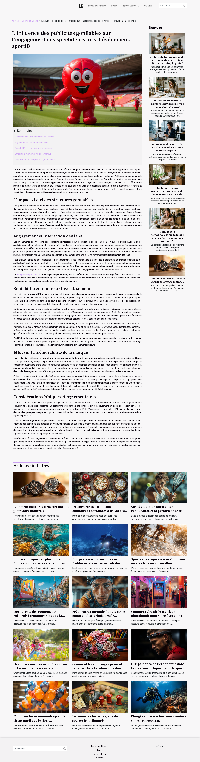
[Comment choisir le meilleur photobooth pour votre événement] (159, 592)
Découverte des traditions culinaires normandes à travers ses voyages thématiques (99, 511)
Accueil (15, 21)
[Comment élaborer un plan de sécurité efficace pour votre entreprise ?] (167, 130)
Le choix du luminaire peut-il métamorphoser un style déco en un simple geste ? (167, 60)
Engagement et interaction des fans (32, 142)
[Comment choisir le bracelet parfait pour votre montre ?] (167, 265)
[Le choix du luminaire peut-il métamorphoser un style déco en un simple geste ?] (167, 43)
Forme (114, 5)
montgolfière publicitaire (28, 274)
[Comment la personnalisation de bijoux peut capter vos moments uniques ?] (167, 218)
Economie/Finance (97, 5)
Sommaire (24, 131)
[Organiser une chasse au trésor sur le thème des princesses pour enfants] (41, 644)
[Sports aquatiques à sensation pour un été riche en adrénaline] (159, 539)
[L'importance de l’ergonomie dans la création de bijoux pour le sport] (159, 644)
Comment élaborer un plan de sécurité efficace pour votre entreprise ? (167, 147)
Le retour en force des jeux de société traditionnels (95, 718)
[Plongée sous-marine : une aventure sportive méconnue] (159, 697)
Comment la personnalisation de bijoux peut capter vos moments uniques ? (167, 236)
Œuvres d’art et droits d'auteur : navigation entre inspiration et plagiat (167, 104)
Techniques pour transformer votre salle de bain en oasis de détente (167, 191)
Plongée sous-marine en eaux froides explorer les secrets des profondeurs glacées (96, 563)
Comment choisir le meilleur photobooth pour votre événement (157, 614)
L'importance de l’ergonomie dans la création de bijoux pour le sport (157, 666)
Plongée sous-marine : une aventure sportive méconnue (159, 718)
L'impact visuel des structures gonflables (34, 136)
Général (148, 5)
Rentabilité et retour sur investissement (34, 148)
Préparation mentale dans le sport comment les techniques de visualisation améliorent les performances (98, 618)
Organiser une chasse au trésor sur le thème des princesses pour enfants (40, 668)
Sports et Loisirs (131, 5)
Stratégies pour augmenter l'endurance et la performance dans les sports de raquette (158, 511)
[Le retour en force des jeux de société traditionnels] (100, 697)
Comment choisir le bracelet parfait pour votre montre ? (167, 280)
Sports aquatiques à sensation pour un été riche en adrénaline (158, 561)
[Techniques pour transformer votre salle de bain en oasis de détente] (167, 174)
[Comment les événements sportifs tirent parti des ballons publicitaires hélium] (41, 697)
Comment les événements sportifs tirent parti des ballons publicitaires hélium (39, 720)
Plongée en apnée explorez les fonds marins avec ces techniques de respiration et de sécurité (39, 563)
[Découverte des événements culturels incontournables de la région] (41, 592)
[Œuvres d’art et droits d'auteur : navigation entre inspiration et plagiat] (167, 87)
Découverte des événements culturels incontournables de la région (37, 616)
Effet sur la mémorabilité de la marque (33, 154)
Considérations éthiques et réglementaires (35, 159)
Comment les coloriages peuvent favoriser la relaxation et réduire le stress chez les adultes (99, 668)
